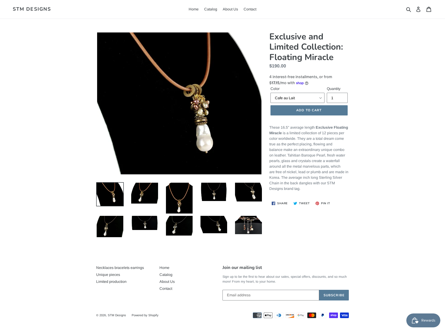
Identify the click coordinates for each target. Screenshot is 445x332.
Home (194, 9)
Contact (250, 9)
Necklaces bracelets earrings (120, 268)
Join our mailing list (242, 267)
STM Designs (32, 9)
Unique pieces (108, 275)
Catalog (210, 9)
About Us (230, 9)
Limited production (111, 282)
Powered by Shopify (145, 315)
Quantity (333, 89)
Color (275, 89)
